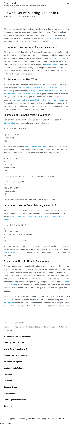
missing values (59, 58)
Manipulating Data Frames (15, 368)
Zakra (49, 419)
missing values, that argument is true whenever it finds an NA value (38, 100)
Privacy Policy (5, 423)
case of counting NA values (35, 146)
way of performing (11, 252)
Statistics (8, 381)
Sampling (8, 406)
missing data (52, 38)
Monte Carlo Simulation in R (15, 349)
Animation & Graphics (13, 362)
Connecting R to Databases (15, 355)
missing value (9, 303)
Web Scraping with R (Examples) (17, 337)
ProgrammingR (10, 3)
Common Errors (10, 387)
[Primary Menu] (68, 4)
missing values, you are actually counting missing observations (42, 87)
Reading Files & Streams (14, 343)
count (14, 52)
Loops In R (8, 374)
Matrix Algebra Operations (15, 400)
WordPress (59, 419)
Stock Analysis (10, 393)
